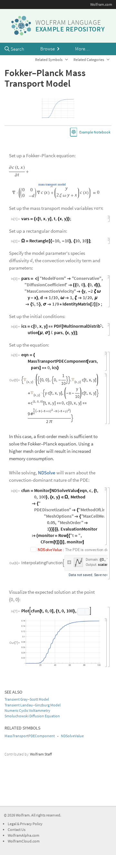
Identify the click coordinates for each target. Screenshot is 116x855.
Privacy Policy (31, 823)
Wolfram (23, 815)
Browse (48, 49)
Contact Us (16, 829)
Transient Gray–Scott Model (27, 699)
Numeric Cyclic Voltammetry (27, 710)
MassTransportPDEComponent (30, 735)
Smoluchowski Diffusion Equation (32, 715)
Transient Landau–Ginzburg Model (33, 705)
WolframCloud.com (24, 841)
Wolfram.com (101, 4)
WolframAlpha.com (23, 835)
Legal (12, 823)
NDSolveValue (72, 735)
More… (82, 49)
